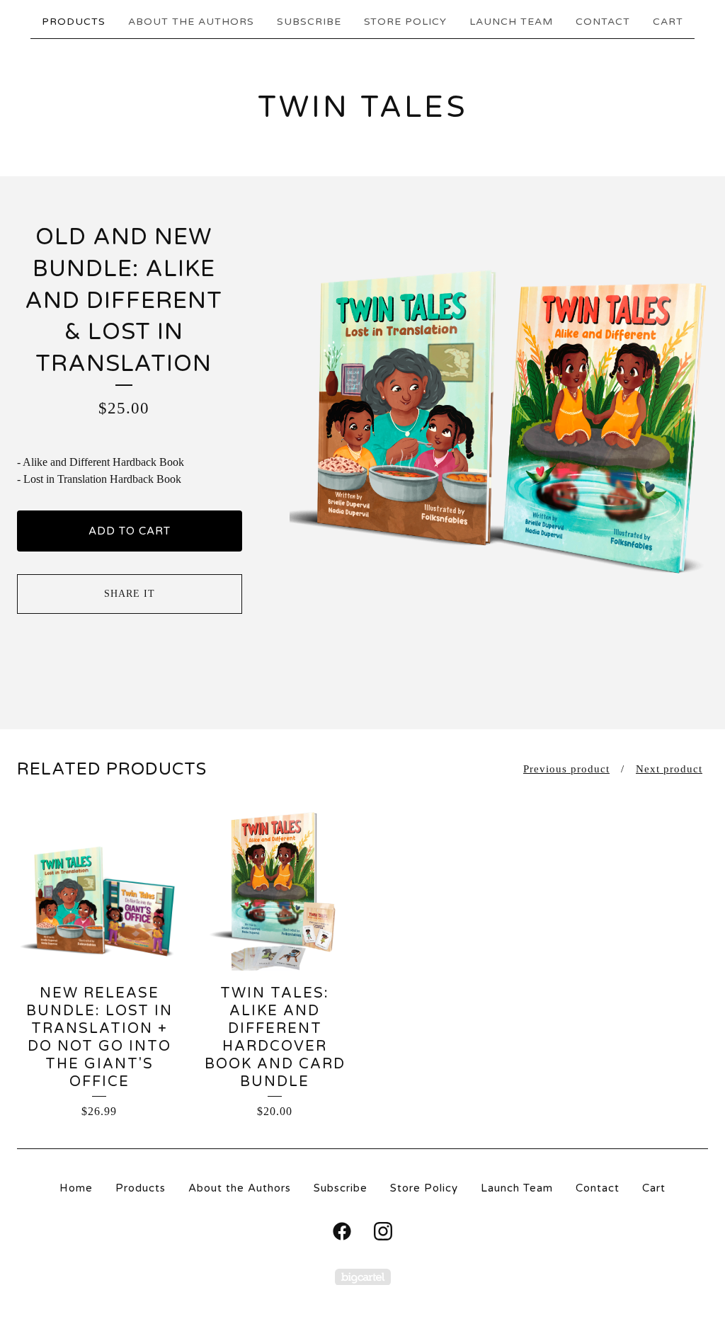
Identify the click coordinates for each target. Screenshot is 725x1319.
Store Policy (405, 22)
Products (73, 22)
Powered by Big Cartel (363, 1277)
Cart (668, 22)
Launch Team (511, 22)
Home (76, 1188)
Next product (669, 769)
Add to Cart (130, 531)
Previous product (566, 769)
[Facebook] (341, 1231)
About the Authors (191, 22)
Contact (603, 22)
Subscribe (309, 22)
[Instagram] (383, 1231)
